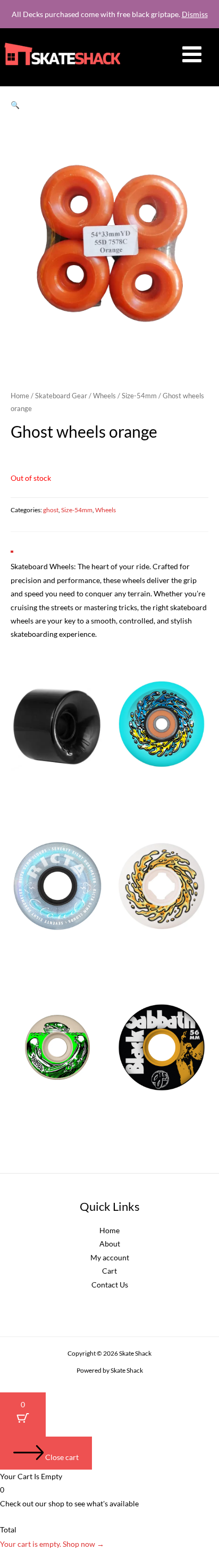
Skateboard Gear (61, 396)
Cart (109, 1270)
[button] (15, 104)
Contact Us (109, 1284)
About (109, 1243)
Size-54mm (139, 396)
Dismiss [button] (195, 14)
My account (109, 1257)
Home (20, 396)
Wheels (104, 396)
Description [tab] (32, 542)
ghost (50, 510)
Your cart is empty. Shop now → (52, 1543)
